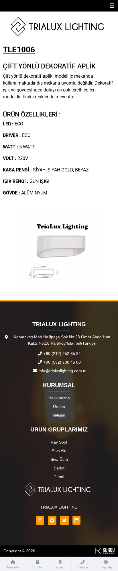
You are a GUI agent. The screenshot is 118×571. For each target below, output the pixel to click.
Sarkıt (59, 468)
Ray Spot (59, 442)
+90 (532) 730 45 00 (61, 362)
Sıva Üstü (59, 459)
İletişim (59, 415)
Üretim (59, 406)
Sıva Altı (59, 450)
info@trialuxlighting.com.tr (62, 370)
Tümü (59, 476)
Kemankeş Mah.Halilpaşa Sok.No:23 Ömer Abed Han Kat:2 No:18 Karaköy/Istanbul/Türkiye (62, 340)
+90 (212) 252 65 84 (61, 353)
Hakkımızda (59, 398)
